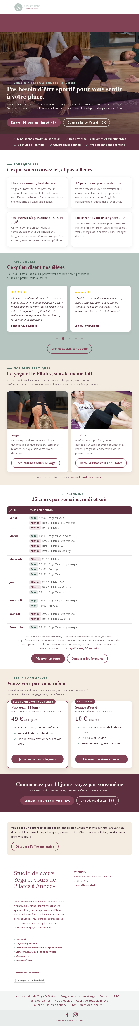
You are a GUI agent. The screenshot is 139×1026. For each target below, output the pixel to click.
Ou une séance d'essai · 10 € (86, 122)
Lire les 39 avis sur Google (69, 348)
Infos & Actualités (39, 1000)
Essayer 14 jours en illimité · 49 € (33, 122)
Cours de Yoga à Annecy (92, 1000)
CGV (73, 1005)
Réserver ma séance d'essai (101, 759)
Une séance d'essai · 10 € (97, 800)
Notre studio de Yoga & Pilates (35, 996)
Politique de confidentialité (31, 980)
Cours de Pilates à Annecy (49, 1005)
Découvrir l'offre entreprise (35, 846)
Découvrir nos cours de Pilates (101, 463)
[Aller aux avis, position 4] (76, 338)
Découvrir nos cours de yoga (35, 463)
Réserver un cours (48, 658)
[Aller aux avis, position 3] (69, 338)
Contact (104, 996)
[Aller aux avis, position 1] (57, 338)
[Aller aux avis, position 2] (63, 338)
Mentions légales (91, 1005)
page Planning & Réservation (84, 648)
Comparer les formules (87, 658)
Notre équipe (63, 1000)
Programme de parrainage (77, 996)
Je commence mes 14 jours (37, 759)
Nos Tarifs (21, 939)
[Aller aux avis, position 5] (82, 338)
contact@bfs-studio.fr (85, 885)
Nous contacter (24, 960)
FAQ (116, 996)
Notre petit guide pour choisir (86, 477)
